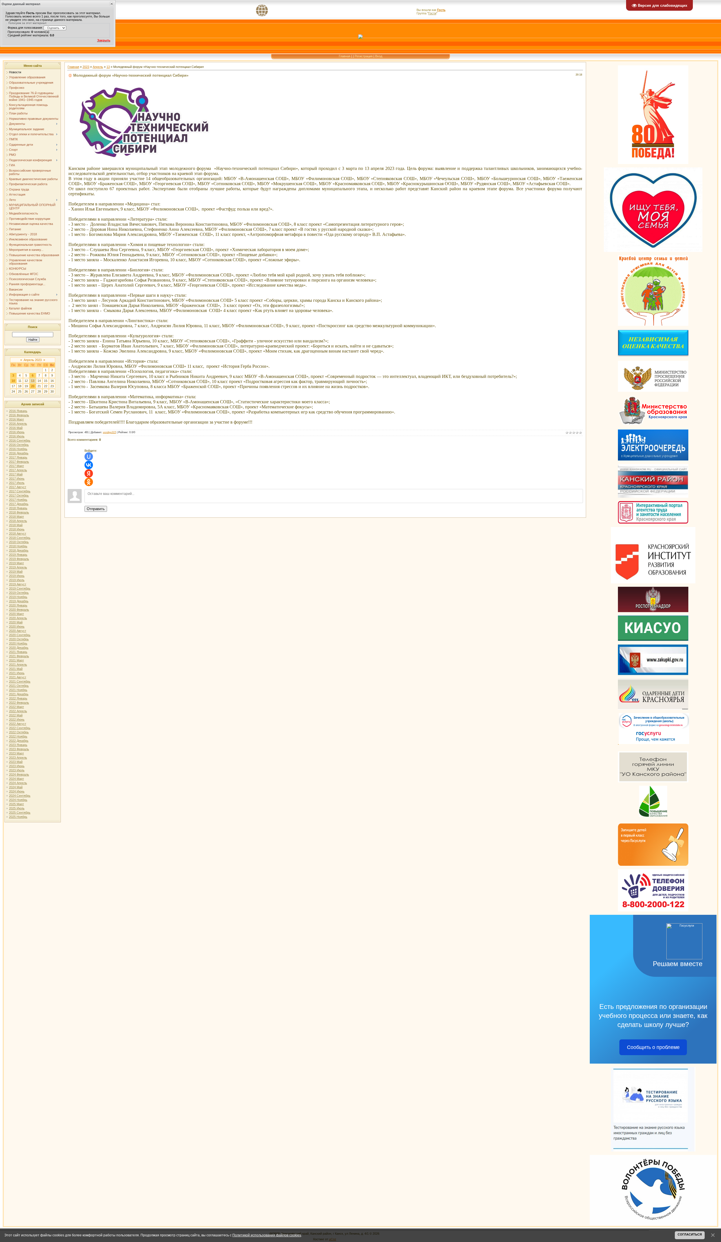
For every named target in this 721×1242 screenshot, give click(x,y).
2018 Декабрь (18, 550)
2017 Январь (18, 457)
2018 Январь (18, 508)
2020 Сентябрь (19, 635)
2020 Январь (18, 605)
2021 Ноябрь (18, 690)
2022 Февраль (19, 702)
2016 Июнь (17, 432)
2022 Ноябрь (18, 736)
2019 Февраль (19, 559)
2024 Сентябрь (19, 795)
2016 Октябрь (19, 444)
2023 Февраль (19, 749)
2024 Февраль (19, 774)
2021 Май (16, 668)
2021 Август (17, 677)
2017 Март (16, 466)
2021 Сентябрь (19, 681)
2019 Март (16, 563)
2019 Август (17, 584)
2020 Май (16, 622)
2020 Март (16, 614)
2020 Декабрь (18, 647)
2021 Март (16, 660)
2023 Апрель (18, 757)
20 (32, 386)
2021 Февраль (19, 656)
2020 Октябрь (19, 639)
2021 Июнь (17, 673)
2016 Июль (17, 436)
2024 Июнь (17, 791)
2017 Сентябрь (19, 491)
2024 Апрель (18, 783)
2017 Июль (17, 482)
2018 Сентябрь (19, 537)
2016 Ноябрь (18, 449)
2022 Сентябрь (19, 728)
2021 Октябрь (19, 685)
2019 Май (16, 571)
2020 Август (17, 630)
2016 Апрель (18, 423)
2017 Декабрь (18, 504)
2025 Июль (17, 808)
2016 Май (16, 428)
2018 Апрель (18, 521)
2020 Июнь (17, 626)
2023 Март (16, 753)
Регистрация (364, 56)
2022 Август (17, 723)
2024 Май (16, 787)
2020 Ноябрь (18, 643)
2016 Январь (18, 411)
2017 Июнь (17, 478)
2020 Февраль (19, 609)
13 (32, 380)
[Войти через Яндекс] (88, 473)
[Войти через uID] (88, 456)
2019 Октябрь (19, 592)
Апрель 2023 (33, 360)
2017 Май (16, 474)
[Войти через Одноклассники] (88, 482)
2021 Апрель (18, 664)
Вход (378, 56)
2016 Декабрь (18, 453)
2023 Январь (18, 745)
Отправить (96, 509)
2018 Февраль (19, 512)
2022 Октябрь (19, 732)
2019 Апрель (18, 567)
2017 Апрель (18, 470)
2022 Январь (18, 698)
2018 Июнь (17, 529)
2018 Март (16, 516)
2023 (86, 66)
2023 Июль (17, 770)
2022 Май (16, 715)
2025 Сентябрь (19, 812)
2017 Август (17, 487)
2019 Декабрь (18, 601)
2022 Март (16, 707)
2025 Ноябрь (18, 816)
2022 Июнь (17, 719)
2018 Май (16, 525)
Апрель (98, 66)
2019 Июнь (17, 575)
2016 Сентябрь (19, 440)
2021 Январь (18, 652)
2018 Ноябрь (18, 546)
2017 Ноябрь (18, 499)
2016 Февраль (19, 415)
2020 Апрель (18, 618)
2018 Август (17, 533)
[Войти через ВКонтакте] (88, 465)
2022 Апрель (18, 711)
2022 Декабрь (18, 740)
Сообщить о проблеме (653, 1047)
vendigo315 (109, 432)
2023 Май (16, 761)
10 (13, 380)
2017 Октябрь (19, 495)
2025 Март (16, 804)
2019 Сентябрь (19, 588)
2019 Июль (17, 580)
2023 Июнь (17, 766)
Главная (344, 56)
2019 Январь (18, 554)
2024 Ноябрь (18, 800)
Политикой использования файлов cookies (266, 1235)
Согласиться (690, 1234)
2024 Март (16, 778)
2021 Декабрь (18, 694)
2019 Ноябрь (18, 597)
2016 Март (16, 419)
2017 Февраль (19, 461)
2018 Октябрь (19, 542)
